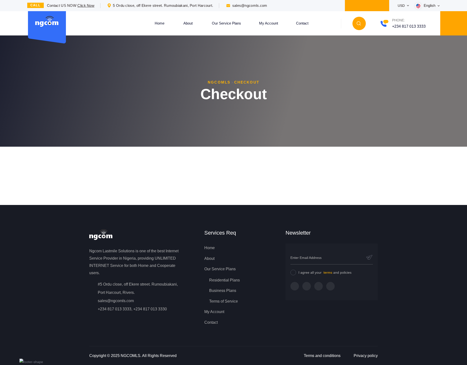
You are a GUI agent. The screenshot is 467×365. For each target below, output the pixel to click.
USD (402, 6)
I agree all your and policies (324, 272)
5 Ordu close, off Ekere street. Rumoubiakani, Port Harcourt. (163, 5)
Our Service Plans (226, 23)
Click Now (85, 5)
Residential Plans (224, 280)
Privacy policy (366, 356)
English (430, 5)
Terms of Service (223, 301)
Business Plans (222, 291)
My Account (268, 23)
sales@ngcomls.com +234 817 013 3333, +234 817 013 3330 (132, 305)
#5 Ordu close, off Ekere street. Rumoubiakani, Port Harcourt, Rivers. (138, 288)
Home (159, 23)
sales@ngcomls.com (249, 5)
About (188, 23)
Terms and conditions (322, 356)
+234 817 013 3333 (409, 26)
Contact (302, 23)
